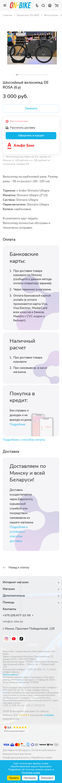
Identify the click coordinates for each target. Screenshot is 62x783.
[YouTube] (13, 638)
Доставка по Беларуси (16, 750)
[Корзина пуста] (56, 5)
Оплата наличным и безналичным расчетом (29, 752)
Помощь (8, 602)
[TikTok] (21, 638)
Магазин (9, 589)
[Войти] (49, 5)
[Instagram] (6, 638)
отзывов (49, 715)
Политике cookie (31, 772)
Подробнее (17, 424)
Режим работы (10, 674)
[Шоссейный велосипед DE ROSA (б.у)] (32, 48)
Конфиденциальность (16, 757)
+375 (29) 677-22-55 (17, 615)
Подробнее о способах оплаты (24, 440)
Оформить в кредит (31, 135)
